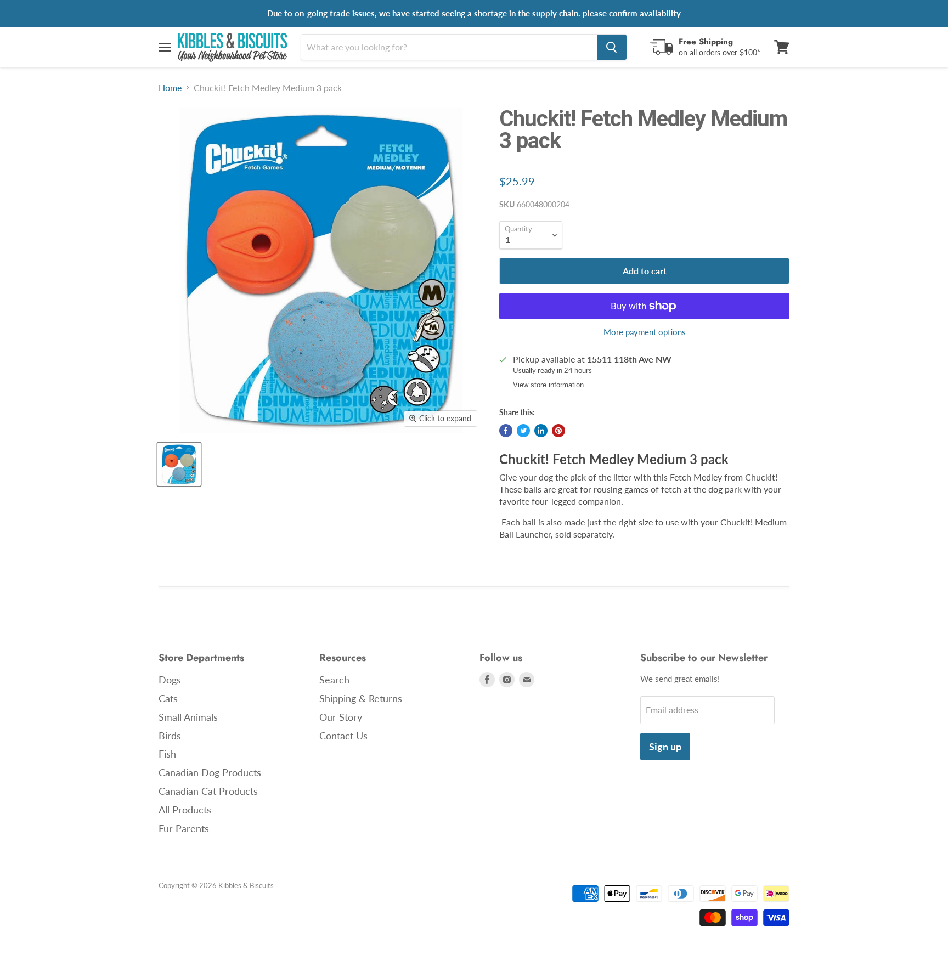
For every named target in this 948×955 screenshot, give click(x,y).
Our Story (340, 717)
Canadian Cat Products (208, 791)
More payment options (644, 332)
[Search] (612, 47)
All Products (185, 810)
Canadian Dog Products (210, 772)
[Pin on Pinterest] (558, 430)
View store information (548, 385)
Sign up (665, 747)
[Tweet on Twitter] (523, 430)
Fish (167, 754)
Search (334, 680)
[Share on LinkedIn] (541, 430)
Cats (168, 698)
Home (170, 88)
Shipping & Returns (360, 698)
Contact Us (343, 736)
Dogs (170, 680)
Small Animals (188, 717)
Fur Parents (184, 828)
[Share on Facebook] (505, 430)
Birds (170, 736)
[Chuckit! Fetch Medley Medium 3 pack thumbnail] (179, 464)
